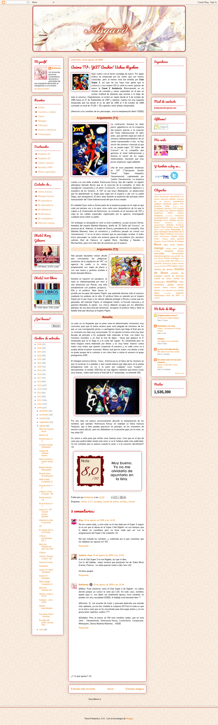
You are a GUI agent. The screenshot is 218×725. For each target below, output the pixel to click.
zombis (157, 298)
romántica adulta (164, 284)
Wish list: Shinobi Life (45, 589)
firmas (176, 227)
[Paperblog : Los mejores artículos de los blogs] (162, 179)
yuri (182, 295)
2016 (39, 381)
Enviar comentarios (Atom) (114, 699)
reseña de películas (174, 276)
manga (159, 248)
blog (167, 206)
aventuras (167, 204)
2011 (39, 400)
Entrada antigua (135, 689)
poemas (157, 266)
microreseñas (178, 253)
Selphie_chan (85, 555)
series (165, 287)
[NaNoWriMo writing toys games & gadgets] (47, 264)
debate (181, 218)
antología (180, 199)
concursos (179, 216)
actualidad (174, 196)
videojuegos (159, 295)
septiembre (44, 422)
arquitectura (178, 201)
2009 (39, 408)
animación (164, 199)
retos (181, 282)
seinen (157, 287)
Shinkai (173, 287)
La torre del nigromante (168, 349)
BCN (182, 204)
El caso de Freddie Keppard (168, 318)
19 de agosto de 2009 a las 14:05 (99, 520)
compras (158, 215)
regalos (174, 266)
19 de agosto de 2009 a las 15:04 (108, 555)
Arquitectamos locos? (167, 315)
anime (84, 501)
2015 (39, 385)
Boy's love (178, 206)
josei (173, 239)
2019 (39, 370)
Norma (167, 258)
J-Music (42, 553)
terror (176, 290)
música (173, 256)
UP (40, 526)
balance (176, 204)
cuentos (173, 218)
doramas (180, 220)
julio (41, 629)
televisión (169, 290)
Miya (81, 520)
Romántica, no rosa (166, 326)
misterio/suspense (162, 256)
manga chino (171, 248)
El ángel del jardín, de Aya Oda (46, 622)
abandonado (164, 196)
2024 (39, 352)
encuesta (168, 223)
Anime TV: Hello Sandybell (46, 571)
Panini (181, 261)
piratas (174, 263)
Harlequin (163, 232)
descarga (158, 220)
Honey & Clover (46, 562)
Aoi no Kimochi (162, 201)
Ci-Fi (90, 501)
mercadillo (159, 253)
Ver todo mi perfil (41, 89)
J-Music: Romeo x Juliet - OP (46, 557)
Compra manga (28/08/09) (46, 446)
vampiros (180, 293)
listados (180, 245)
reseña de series (163, 278)
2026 (39, 344)
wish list (170, 295)
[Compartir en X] (118, 497)
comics (181, 213)
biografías (158, 206)
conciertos (169, 216)
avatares (158, 204)
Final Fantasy (167, 227)
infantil (174, 236)
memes (180, 251)
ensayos (180, 223)
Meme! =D (43, 435)
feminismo (180, 225)
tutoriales (167, 293)
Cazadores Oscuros (163, 208)
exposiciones (159, 225)
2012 (39, 396)
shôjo (181, 287)
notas (182, 258)
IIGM (156, 236)
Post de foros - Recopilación (46, 474)
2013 (39, 393)
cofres (170, 213)
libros (157, 244)
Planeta (181, 263)
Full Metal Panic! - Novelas (46, 615)
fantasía (170, 225)
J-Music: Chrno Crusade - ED (46, 493)
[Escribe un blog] (115, 497)
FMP (182, 227)
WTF (178, 295)
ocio (155, 261)
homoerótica (179, 234)
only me (169, 260)
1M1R (156, 196)
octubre (42, 418)
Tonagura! (43, 566)
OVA (176, 261)
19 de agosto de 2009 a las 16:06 (108, 584)
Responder (84, 546)
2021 (39, 363)
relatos (181, 266)
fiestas (157, 227)
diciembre (44, 411)
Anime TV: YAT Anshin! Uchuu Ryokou (45, 513)
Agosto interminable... (46, 608)
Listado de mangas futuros (44, 453)
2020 (39, 367)
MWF (179, 256)
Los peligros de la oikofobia (167, 341)
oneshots (161, 261)
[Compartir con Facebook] (121, 497)
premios (163, 266)
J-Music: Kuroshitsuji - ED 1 (46, 538)
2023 (39, 356)
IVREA (156, 239)
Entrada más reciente (83, 689)
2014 (39, 389)
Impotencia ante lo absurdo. (46, 521)
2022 (39, 359)
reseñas (123, 501)
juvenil (180, 238)
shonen (131, 501)
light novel (169, 245)
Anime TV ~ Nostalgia (44, 577)
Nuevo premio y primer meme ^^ (46, 461)
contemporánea (161, 218)
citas (167, 211)
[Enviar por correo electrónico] (112, 497)
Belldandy (84, 584)
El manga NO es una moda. (46, 531)
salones (180, 285)
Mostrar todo (179, 373)
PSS (169, 266)
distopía (172, 220)
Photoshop (167, 263)
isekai (181, 236)
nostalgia (98, 501)
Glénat (167, 229)
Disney (165, 220)
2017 (39, 378)
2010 (39, 404)
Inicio (110, 689)
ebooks (157, 223)
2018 (39, 374)
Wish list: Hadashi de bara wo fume (46, 546)
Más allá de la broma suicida (168, 352)
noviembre (44, 415)
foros (156, 229)
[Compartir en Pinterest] (124, 497)
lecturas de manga (175, 241)
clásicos (172, 211)
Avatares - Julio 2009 (46, 601)
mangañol (169, 251)
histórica (169, 234)
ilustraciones (164, 236)
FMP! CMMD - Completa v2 (46, 583)
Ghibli (161, 229)
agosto (42, 426)
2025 (39, 348)
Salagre (160, 339)
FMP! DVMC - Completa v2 (46, 480)
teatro (163, 290)
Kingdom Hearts (160, 241)
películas (158, 263)
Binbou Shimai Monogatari (45, 468)
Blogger (129, 718)
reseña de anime (110, 501)
